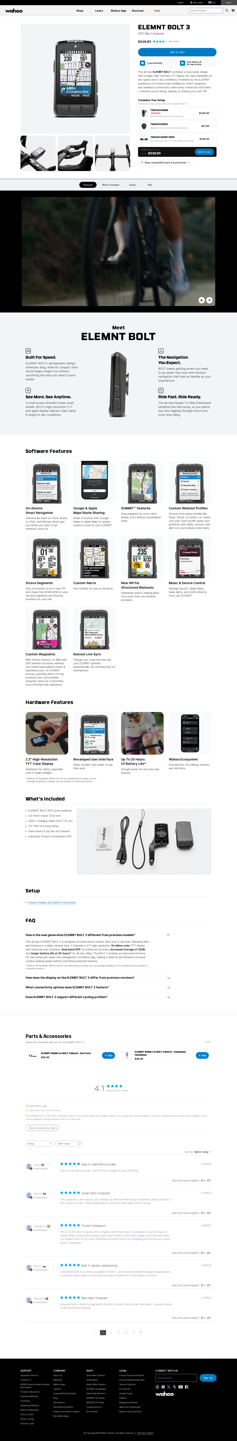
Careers (57, 1389)
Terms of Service (127, 1384)
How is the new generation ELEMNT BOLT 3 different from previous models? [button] (80, 935)
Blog (55, 1398)
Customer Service (29, 1375)
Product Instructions (30, 1392)
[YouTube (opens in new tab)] (180, 1387)
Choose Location (145, 1433)
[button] (212, 2)
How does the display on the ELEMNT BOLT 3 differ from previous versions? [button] (80, 977)
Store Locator (198, 3)
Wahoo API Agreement (130, 1407)
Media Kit (57, 1380)
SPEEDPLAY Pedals (95, 1398)
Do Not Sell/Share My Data (131, 1380)
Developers (59, 1402)
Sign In (229, 3)
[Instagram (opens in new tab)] (163, 1387)
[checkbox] (177, 113)
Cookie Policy (126, 1393)
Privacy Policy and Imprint (131, 1375)
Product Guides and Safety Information (52, 902)
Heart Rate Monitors (96, 1393)
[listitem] (157, 63)
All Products (92, 1411)
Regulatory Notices (128, 1402)
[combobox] (206, 10)
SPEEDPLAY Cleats (95, 1402)
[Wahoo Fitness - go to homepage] (164, 1393)
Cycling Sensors (94, 1407)
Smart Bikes (92, 1380)
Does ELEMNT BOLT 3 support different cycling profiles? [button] (66, 997)
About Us (57, 1375)
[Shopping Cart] (233, 10)
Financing (25, 1401)
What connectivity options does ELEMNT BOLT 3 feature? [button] (67, 987)
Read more (75, 1242)
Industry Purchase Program (66, 1411)
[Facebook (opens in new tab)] (186, 1387)
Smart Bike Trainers (95, 1375)
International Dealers (63, 1407)
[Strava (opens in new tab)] (174, 1387)
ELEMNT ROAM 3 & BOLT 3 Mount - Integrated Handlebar (160, 1053)
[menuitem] (79, 10)
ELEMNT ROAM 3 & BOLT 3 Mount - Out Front (66, 1053)
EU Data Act (124, 1389)
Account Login (27, 1423)
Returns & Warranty (29, 1410)
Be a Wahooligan (61, 1416)
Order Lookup (27, 1419)
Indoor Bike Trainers (96, 1384)
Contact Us (25, 1380)
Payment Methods (29, 1396)
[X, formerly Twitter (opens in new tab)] (168, 1387)
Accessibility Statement (64, 1393)
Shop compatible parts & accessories (165, 162)
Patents (123, 1398)
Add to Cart (204, 152)
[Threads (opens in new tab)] (157, 1387)
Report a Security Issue (130, 1411)
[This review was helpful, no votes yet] (202, 1180)
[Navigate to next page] (142, 1332)
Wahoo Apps (59, 1384)
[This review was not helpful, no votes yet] (208, 1180)
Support (181, 3)
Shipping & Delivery (29, 1405)
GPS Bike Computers (96, 1389)
